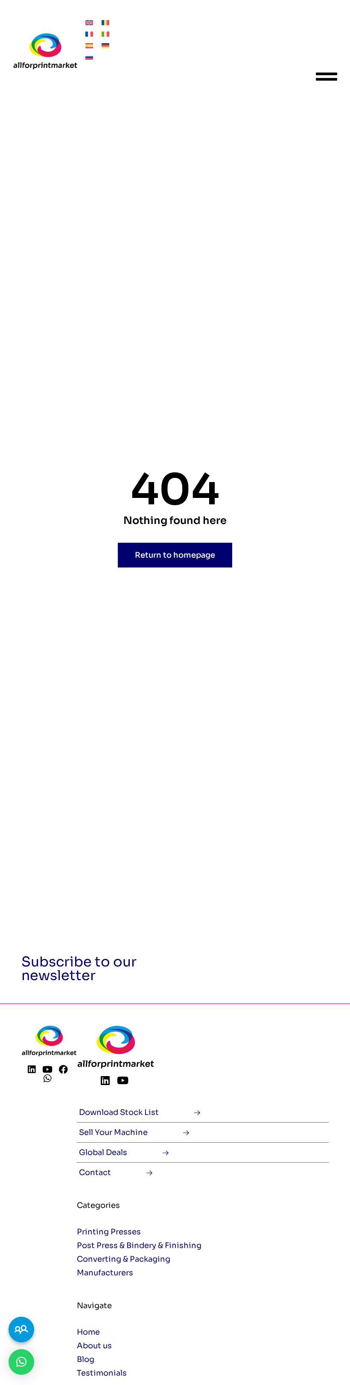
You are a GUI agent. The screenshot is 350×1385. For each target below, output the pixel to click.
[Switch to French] (89, 33)
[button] (21, 1362)
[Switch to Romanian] (105, 22)
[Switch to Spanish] (89, 45)
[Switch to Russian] (89, 56)
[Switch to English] (89, 22)
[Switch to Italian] (105, 33)
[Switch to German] (105, 45)
